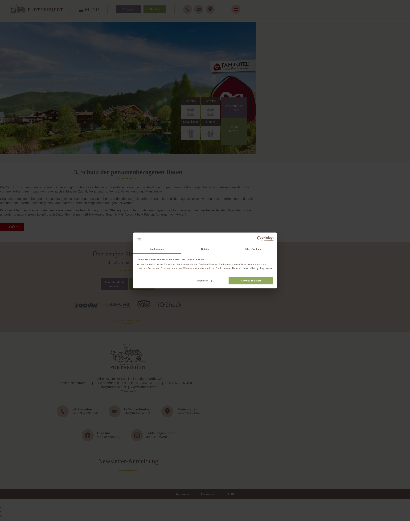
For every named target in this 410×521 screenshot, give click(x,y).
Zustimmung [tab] (157, 249)
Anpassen (202, 280)
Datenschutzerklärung (245, 268)
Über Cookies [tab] (253, 249)
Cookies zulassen (251, 280)
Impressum (266, 268)
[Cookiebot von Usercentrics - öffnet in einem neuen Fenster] (260, 238)
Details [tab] (205, 249)
